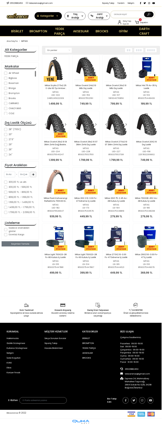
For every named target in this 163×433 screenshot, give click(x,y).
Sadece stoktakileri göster (19, 229)
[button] (141, 22)
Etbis (9, 367)
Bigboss (13, 78)
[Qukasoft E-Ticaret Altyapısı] (80, 422)
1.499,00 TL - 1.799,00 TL (22, 207)
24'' (10, 154)
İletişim (131, 3)
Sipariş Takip (108, 3)
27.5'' (11, 139)
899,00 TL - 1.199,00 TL (21, 197)
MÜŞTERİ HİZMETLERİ (56, 331)
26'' (10, 149)
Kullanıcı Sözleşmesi (17, 348)
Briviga (12, 88)
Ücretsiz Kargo (16, 234)
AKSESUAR (87, 352)
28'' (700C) (15, 129)
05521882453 (131, 369)
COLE (11, 113)
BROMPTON (88, 343)
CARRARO (14, 103)
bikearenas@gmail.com (137, 373)
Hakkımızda (13, 338)
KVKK (9, 362)
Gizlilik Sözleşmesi (16, 343)
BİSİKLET (86, 338)
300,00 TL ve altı (17, 182)
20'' (10, 134)
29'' (10, 144)
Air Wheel (14, 73)
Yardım (120, 3)
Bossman (14, 83)
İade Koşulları (14, 357)
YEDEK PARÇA (11, 56)
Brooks (12, 98)
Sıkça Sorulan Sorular (55, 338)
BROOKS (86, 357)
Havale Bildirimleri (53, 348)
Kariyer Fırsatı (13, 372)
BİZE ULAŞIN (127, 331)
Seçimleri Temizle (20, 243)
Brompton (14, 93)
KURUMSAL (13, 331)
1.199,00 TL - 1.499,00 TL (21, 202)
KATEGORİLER (90, 331)
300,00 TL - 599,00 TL (20, 187)
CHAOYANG (15, 108)
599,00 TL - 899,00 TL (20, 192)
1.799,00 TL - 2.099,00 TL (22, 212)
